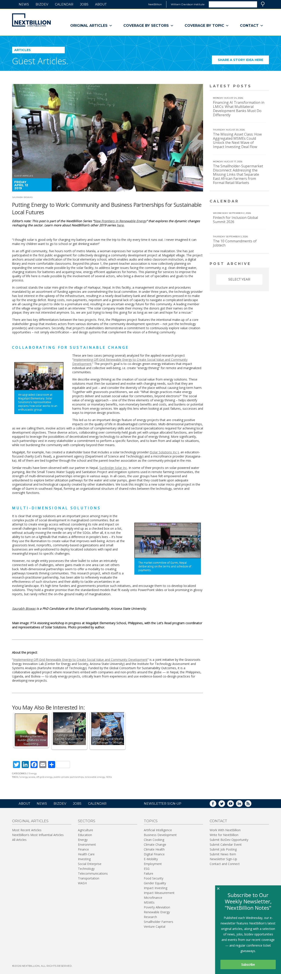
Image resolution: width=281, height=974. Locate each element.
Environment (87, 844)
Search (263, 4)
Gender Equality (155, 883)
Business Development (160, 835)
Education (85, 835)
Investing (84, 859)
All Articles (19, 840)
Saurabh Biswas (22, 197)
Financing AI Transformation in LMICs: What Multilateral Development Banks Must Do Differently (238, 108)
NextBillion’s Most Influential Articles (38, 835)
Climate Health (154, 849)
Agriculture (85, 830)
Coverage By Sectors (146, 25)
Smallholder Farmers (158, 922)
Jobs (84, 4)
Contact (249, 25)
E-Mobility (151, 859)
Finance (83, 849)
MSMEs (149, 902)
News (24, 4)
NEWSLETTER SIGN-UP (162, 804)
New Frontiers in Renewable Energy (120, 221)
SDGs (109, 777)
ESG (147, 869)
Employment (153, 864)
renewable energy (95, 777)
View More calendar (254, 201)
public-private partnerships (69, 777)
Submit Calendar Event (226, 844)
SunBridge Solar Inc (113, 468)
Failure (148, 873)
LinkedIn (242, 805)
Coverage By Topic (204, 25)
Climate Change (155, 844)
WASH (82, 883)
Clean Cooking (154, 840)
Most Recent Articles (26, 830)
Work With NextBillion (225, 830)
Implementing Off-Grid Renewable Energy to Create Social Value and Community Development (80, 660)
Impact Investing (155, 888)
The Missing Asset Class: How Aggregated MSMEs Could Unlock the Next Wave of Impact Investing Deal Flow (237, 140)
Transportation (88, 878)
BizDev (42, 4)
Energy (33, 773)
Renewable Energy (157, 912)
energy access (27, 777)
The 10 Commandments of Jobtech (235, 243)
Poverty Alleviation (157, 907)
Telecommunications (93, 873)
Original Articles (89, 25)
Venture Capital (154, 926)
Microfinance (153, 897)
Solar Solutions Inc (164, 452)
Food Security (153, 878)
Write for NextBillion (224, 835)
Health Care (86, 854)
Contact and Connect (225, 864)
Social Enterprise (89, 864)
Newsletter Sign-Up (223, 859)
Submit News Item (223, 854)
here (120, 225)
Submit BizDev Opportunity (229, 840)
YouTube (233, 805)
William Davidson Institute (187, 4)
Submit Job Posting (223, 849)
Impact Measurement (159, 893)
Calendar (64, 4)
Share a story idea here (243, 61)
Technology (86, 869)
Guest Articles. (40, 61)
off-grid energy (44, 777)
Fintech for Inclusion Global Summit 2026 (235, 219)
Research (150, 917)
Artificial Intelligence (158, 830)
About (100, 4)
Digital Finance (154, 854)
